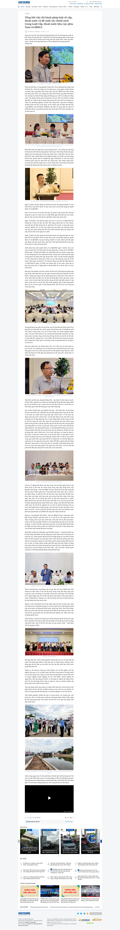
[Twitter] (68, 817)
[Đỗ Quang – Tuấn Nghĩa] (26, 31)
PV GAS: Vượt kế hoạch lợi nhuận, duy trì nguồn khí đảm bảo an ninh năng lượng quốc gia (71, 907)
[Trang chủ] (18, 6)
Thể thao (70, 6)
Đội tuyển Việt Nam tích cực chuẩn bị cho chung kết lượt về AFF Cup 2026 (34, 870)
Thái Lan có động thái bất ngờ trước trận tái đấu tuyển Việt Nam (33, 877)
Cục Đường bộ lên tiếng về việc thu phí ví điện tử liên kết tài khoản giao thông (70, 850)
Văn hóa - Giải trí (63, 6)
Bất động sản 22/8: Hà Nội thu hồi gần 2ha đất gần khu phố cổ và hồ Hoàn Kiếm (29, 849)
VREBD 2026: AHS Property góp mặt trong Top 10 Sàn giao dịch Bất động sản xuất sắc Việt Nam (49, 900)
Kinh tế (40, 6)
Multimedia (96, 6)
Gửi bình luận (69, 821)
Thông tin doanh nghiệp (27, 883)
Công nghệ (76, 6)
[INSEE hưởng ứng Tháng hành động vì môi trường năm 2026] (90, 891)
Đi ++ (87, 6)
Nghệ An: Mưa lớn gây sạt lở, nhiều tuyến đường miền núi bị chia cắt (88, 864)
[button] (101, 841)
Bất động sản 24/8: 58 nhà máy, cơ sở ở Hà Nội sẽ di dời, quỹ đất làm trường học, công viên (61, 870)
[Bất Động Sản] (84, 919)
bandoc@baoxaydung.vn (56, 922)
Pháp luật (45, 6)
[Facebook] (65, 817)
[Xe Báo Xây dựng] (97, 919)
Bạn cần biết (24, 907)
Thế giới (82, 6)
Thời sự (22, 6)
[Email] (71, 817)
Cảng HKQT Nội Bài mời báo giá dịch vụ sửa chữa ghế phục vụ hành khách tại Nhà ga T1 (70, 900)
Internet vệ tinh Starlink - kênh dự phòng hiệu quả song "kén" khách (60, 864)
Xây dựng (28, 6)
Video (91, 6)
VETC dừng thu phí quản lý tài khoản (90, 851)
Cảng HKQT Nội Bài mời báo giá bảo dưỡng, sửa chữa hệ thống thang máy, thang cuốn (29, 900)
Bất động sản (80, 3)
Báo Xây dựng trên (31, 817)
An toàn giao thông (88, 3)
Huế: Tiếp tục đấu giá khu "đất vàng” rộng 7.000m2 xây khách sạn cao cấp (61, 877)
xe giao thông (73, 3)
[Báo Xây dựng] (24, 2)
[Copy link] (73, 817)
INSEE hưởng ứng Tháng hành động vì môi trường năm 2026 (90, 899)
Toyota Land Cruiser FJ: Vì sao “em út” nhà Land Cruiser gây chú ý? (88, 871)
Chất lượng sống (53, 6)
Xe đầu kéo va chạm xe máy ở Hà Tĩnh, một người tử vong (33, 864)
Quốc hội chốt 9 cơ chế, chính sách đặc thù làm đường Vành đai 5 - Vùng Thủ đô (89, 877)
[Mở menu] (101, 6)
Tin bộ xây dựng (98, 3)
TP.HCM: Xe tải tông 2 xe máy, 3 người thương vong (50, 851)
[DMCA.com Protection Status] (90, 923)
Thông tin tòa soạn (96, 913)
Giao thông (34, 6)
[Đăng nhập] (91, 2)
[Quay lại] (26, 817)
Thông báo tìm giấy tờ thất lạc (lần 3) (39, 907)
